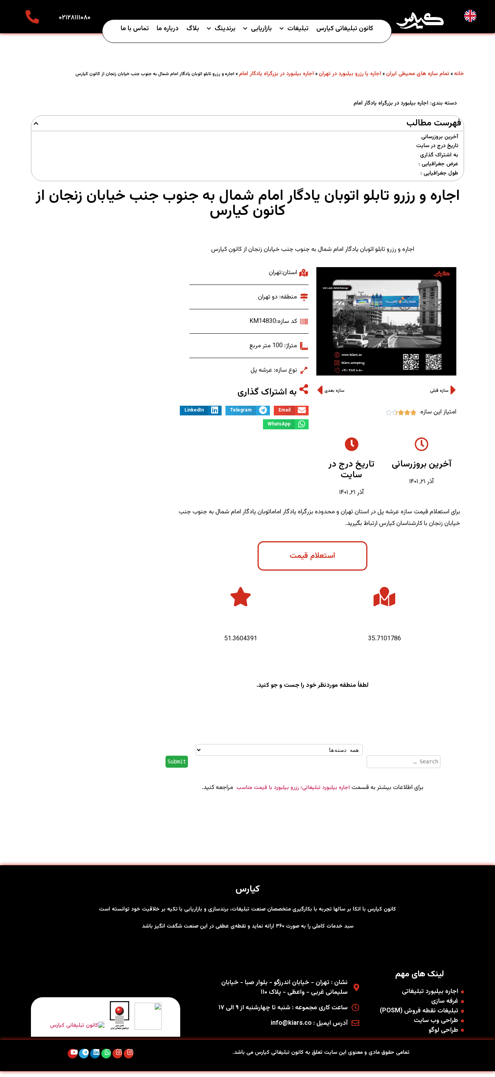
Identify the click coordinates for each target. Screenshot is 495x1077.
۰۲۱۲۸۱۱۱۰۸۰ (74, 18)
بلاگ (192, 29)
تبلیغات (298, 29)
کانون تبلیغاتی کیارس (344, 29)
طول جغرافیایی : (439, 174)
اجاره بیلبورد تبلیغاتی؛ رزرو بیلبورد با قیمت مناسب (292, 788)
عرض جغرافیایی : (438, 164)
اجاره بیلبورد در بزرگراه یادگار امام (276, 74)
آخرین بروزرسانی (439, 137)
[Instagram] (128, 1053)
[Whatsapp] (106, 1053)
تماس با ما (135, 29)
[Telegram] (84, 1053)
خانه (459, 74)
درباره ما (168, 29)
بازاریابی (261, 29)
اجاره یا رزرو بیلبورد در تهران (350, 74)
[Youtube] (72, 1053)
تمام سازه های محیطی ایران (417, 74)
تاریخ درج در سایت (437, 146)
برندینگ (225, 29)
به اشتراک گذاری (439, 155)
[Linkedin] (95, 1053)
